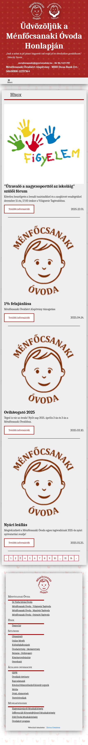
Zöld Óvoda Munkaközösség (24, 717)
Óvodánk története (20, 676)
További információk (19, 209)
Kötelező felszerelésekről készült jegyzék (30, 685)
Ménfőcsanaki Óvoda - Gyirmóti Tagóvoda (31, 614)
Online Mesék (18, 640)
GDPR (14, 672)
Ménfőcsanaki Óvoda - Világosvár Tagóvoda (31, 606)
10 (55, 558)
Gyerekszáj (17, 661)
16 (71, 558)
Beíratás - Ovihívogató (22, 653)
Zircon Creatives (53, 727)
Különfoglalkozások (21, 645)
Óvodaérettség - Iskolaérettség (26, 649)
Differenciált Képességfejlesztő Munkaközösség (33, 712)
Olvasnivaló (17, 636)
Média (15, 689)
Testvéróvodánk (19, 698)
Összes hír (16, 625)
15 (65, 558)
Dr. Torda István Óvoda (22, 602)
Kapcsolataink (18, 681)
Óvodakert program (21, 721)
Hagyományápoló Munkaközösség (27, 708)
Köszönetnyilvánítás (21, 657)
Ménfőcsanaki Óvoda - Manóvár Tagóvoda (31, 610)
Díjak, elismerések (20, 693)
